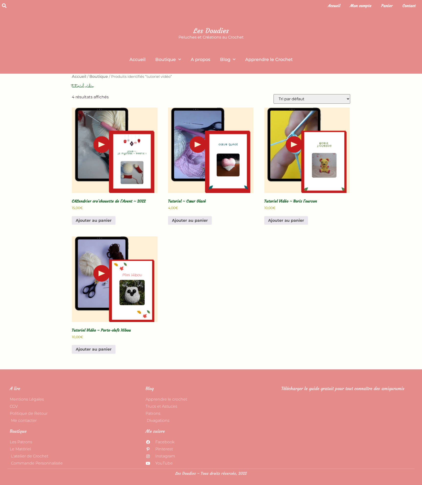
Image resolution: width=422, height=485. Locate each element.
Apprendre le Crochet (269, 59)
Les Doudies (211, 31)
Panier (387, 5)
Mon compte (360, 5)
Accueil (334, 5)
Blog (225, 59)
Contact (409, 5)
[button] (4, 5)
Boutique (165, 59)
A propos (200, 59)
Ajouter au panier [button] (94, 220)
